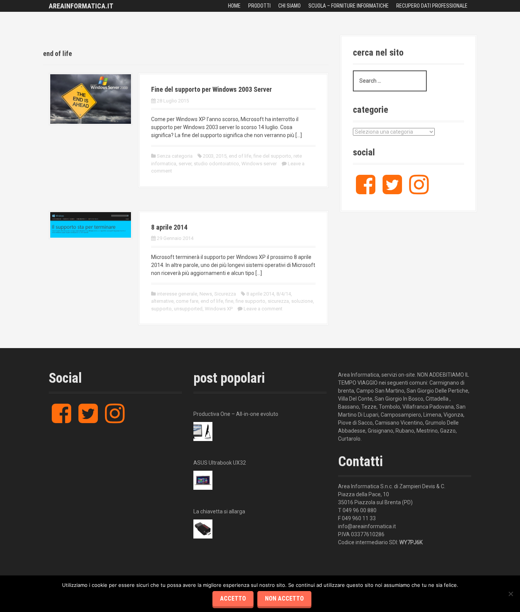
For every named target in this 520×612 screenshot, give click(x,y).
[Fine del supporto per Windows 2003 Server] (90, 99)
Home (234, 6)
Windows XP (219, 309)
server (185, 163)
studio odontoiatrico (216, 163)
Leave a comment (263, 309)
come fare (187, 301)
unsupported (188, 309)
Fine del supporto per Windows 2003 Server (211, 89)
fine (229, 301)
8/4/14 (283, 294)
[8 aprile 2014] (90, 224)
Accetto (233, 598)
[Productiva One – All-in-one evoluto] (202, 431)
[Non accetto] (510, 594)
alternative (162, 301)
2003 (208, 156)
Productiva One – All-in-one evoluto (235, 414)
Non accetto (284, 598)
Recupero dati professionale (431, 6)
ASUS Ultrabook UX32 (219, 463)
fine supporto (250, 301)
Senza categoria (175, 156)
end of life (240, 156)
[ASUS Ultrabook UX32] (202, 480)
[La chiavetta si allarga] (202, 528)
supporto (161, 309)
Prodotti (259, 6)
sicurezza (278, 301)
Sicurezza (225, 294)
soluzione (302, 301)
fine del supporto (272, 156)
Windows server (259, 163)
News (205, 294)
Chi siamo (289, 6)
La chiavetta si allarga (219, 511)
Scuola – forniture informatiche (348, 6)
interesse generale (177, 294)
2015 (221, 156)
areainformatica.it (81, 6)
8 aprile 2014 (169, 227)
